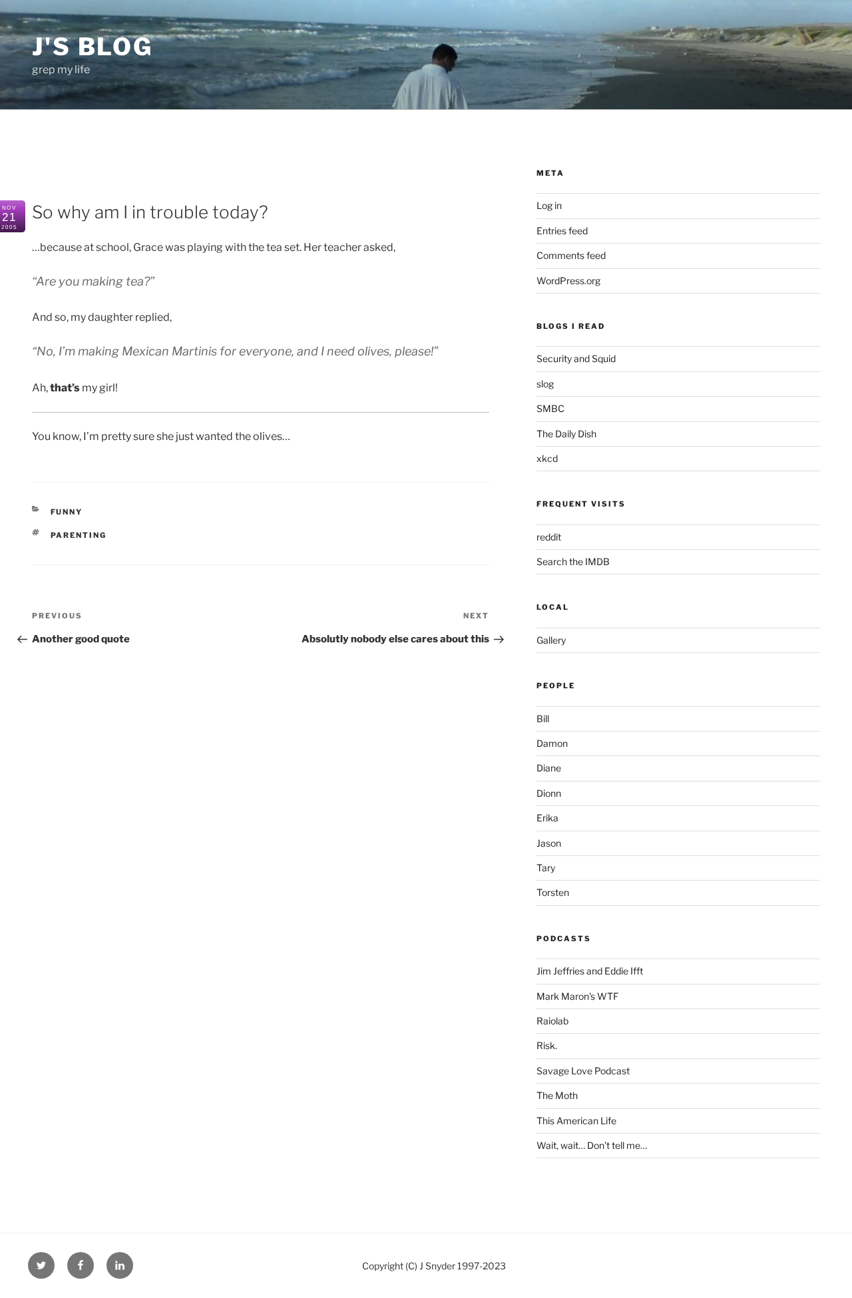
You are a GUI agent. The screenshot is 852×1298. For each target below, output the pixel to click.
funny (67, 512)
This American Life (576, 1120)
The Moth (557, 1095)
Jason (548, 843)
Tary (545, 867)
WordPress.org (568, 280)
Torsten (552, 892)
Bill (542, 718)
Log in (549, 205)
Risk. (546, 1045)
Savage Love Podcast (583, 1070)
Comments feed (571, 255)
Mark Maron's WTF (577, 996)
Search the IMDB (573, 561)
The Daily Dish (566, 433)
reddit (548, 536)
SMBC (550, 408)
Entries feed (562, 230)
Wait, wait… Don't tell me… (591, 1145)
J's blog (92, 46)
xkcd (547, 458)
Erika (547, 817)
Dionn (548, 793)
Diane (548, 767)
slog (545, 383)
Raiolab (552, 1020)
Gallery (551, 640)
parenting (79, 535)
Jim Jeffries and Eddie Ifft (589, 970)
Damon (552, 743)
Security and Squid (576, 358)
